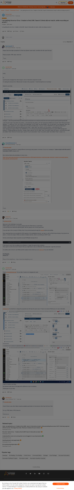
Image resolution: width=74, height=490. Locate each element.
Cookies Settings (60, 488)
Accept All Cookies (61, 483)
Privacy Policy (18, 488)
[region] (37, 485)
